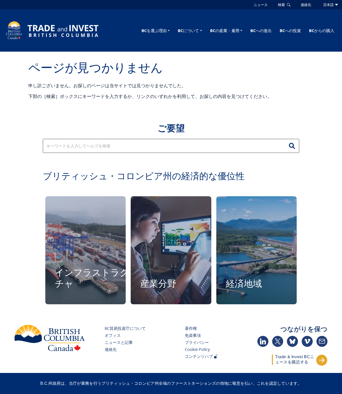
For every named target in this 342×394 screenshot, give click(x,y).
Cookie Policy (197, 349)
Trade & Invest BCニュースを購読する (294, 359)
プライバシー (197, 342)
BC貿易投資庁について (125, 328)
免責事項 (193, 335)
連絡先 (111, 349)
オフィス (113, 335)
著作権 (191, 328)
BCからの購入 (321, 30)
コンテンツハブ (199, 356)
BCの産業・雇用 (224, 30)
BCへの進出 (261, 30)
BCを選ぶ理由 (154, 30)
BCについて (188, 30)
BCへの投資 (290, 30)
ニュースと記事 (119, 342)
